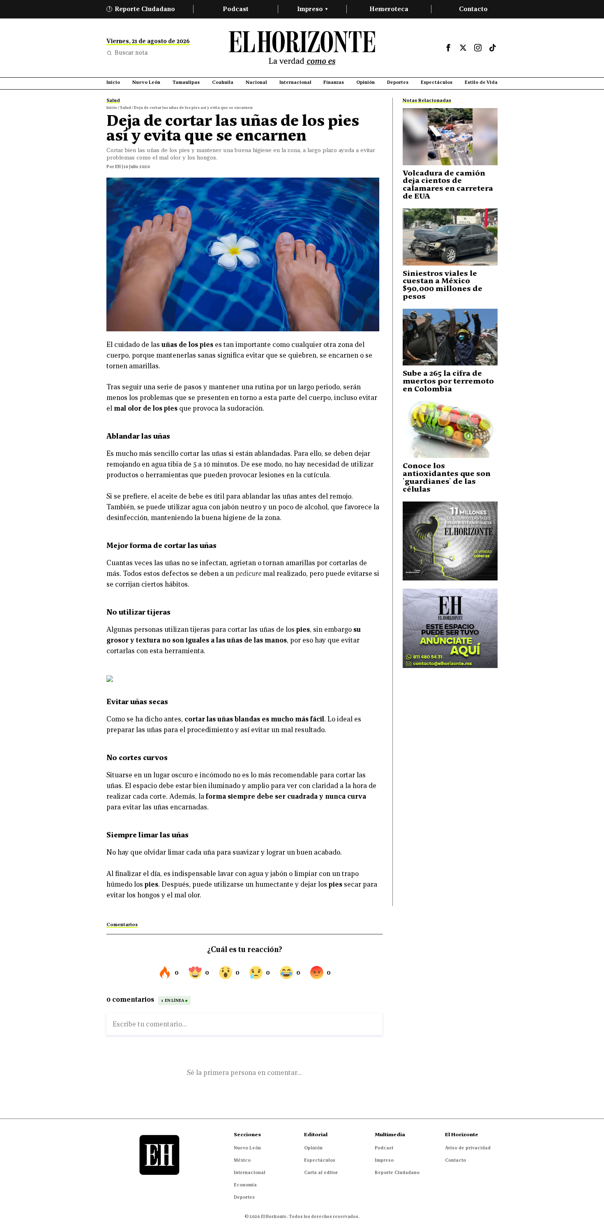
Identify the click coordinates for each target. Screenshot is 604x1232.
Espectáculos (319, 1160)
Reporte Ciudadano (142, 9)
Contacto (473, 9)
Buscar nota (131, 52)
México (242, 1160)
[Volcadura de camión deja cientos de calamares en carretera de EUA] (450, 136)
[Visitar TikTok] (493, 48)
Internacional (249, 1172)
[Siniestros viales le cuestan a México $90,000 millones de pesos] (450, 237)
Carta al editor (321, 1172)
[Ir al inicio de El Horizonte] (302, 48)
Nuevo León (247, 1148)
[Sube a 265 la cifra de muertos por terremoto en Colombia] (450, 337)
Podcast (236, 9)
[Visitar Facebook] (448, 48)
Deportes (244, 1197)
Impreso (312, 9)
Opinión (313, 1148)
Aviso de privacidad (468, 1148)
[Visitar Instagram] (478, 48)
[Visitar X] (463, 48)
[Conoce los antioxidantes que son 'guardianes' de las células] (450, 429)
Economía (245, 1185)
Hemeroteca (388, 9)
